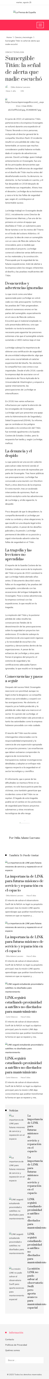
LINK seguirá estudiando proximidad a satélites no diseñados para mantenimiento (23, 1005)
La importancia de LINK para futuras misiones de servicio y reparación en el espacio (24, 883)
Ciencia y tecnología (14, 52)
